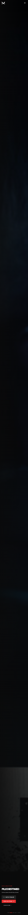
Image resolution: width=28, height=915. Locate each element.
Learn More (6, 905)
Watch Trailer (10, 897)
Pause (19, 912)
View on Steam (7, 901)
